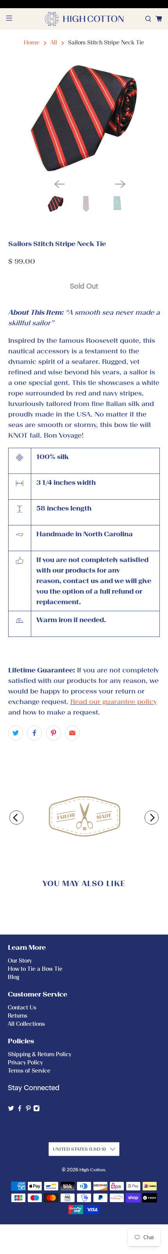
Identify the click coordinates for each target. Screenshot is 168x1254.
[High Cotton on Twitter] (11, 1110)
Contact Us (22, 1007)
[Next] (152, 818)
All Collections (26, 1024)
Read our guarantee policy (113, 701)
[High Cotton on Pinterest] (28, 1110)
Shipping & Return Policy (39, 1054)
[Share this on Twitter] (15, 732)
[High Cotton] (84, 19)
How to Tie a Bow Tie (35, 969)
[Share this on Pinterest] (53, 732)
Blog (13, 977)
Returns (17, 1016)
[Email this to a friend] (72, 732)
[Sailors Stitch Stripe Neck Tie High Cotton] (84, 118)
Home (31, 42)
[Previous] (16, 818)
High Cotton (92, 1169)
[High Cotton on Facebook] (19, 1110)
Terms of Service (29, 1071)
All (53, 42)
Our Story (20, 961)
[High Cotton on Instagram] (36, 1110)
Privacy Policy (25, 1062)
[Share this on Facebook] (34, 732)
